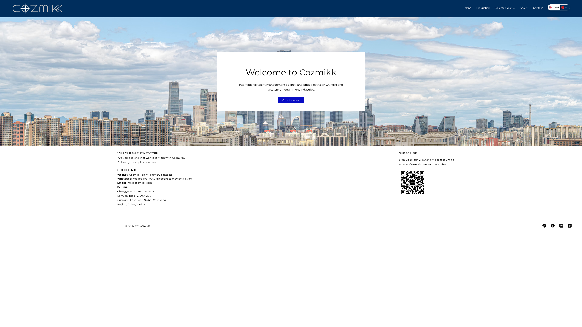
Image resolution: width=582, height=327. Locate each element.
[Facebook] (553, 226)
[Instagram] (544, 226)
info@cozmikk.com (139, 182)
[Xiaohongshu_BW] (561, 226)
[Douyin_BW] (570, 226)
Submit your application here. (137, 162)
